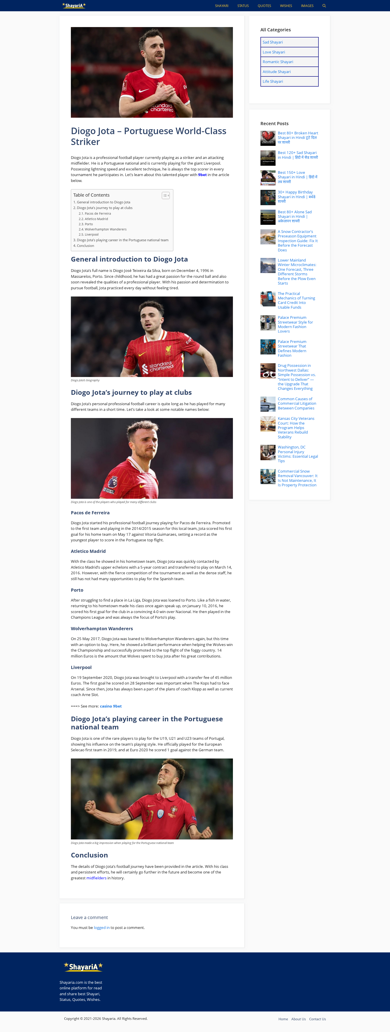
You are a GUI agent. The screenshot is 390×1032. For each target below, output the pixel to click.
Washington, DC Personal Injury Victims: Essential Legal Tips (298, 453)
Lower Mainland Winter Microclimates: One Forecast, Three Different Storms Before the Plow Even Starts (297, 271)
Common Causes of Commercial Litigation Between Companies (297, 403)
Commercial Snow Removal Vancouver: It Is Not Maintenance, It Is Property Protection (298, 478)
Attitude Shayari (277, 71)
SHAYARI (221, 5)
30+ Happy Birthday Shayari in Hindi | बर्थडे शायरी (296, 196)
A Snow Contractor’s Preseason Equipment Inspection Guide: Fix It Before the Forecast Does (298, 241)
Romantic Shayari (278, 61)
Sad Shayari (273, 42)
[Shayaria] (74, 5)
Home (283, 1019)
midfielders (96, 877)
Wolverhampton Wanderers (106, 229)
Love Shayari (274, 52)
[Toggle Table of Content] (163, 195)
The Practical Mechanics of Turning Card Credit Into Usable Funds (296, 300)
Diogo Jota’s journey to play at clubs (104, 207)
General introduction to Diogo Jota (103, 202)
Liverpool (92, 234)
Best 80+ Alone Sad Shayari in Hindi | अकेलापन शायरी (295, 216)
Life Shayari (273, 81)
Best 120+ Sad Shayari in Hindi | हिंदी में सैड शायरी (298, 155)
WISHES (286, 5)
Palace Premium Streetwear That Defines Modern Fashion (292, 348)
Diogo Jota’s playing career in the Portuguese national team (123, 240)
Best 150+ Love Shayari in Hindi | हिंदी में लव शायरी (297, 177)
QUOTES (264, 5)
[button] (324, 5)
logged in (102, 927)
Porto (89, 224)
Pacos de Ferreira (98, 213)
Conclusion (85, 245)
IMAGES (307, 5)
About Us (298, 1019)
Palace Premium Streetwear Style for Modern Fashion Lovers (295, 324)
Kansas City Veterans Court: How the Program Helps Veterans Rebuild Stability (296, 427)
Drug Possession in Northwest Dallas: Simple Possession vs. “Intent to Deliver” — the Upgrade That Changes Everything (297, 377)
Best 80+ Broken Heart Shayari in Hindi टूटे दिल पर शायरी (298, 137)
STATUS (243, 5)
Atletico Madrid (96, 219)
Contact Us (317, 1019)
